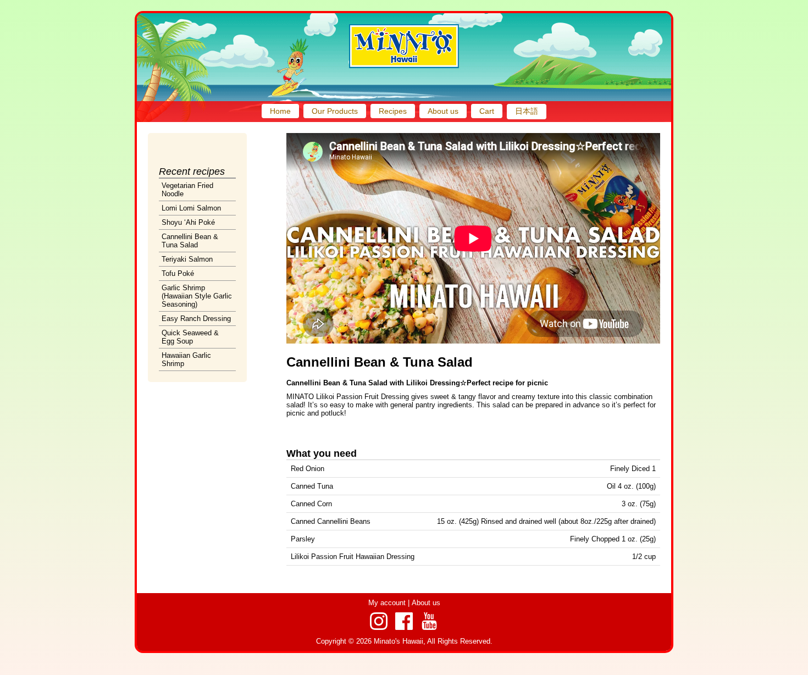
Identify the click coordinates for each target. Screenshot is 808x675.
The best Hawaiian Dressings (404, 46)
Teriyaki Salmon (187, 259)
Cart (486, 111)
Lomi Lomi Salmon (191, 208)
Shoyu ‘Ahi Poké (188, 222)
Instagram (379, 621)
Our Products (335, 111)
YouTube (429, 621)
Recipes (393, 111)
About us (443, 111)
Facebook (404, 621)
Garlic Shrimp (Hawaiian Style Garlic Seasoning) (197, 296)
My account (387, 603)
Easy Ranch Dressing (196, 318)
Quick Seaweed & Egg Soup (190, 337)
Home (280, 111)
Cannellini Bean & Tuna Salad (190, 241)
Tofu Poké (178, 273)
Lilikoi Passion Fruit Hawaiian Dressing (352, 556)
